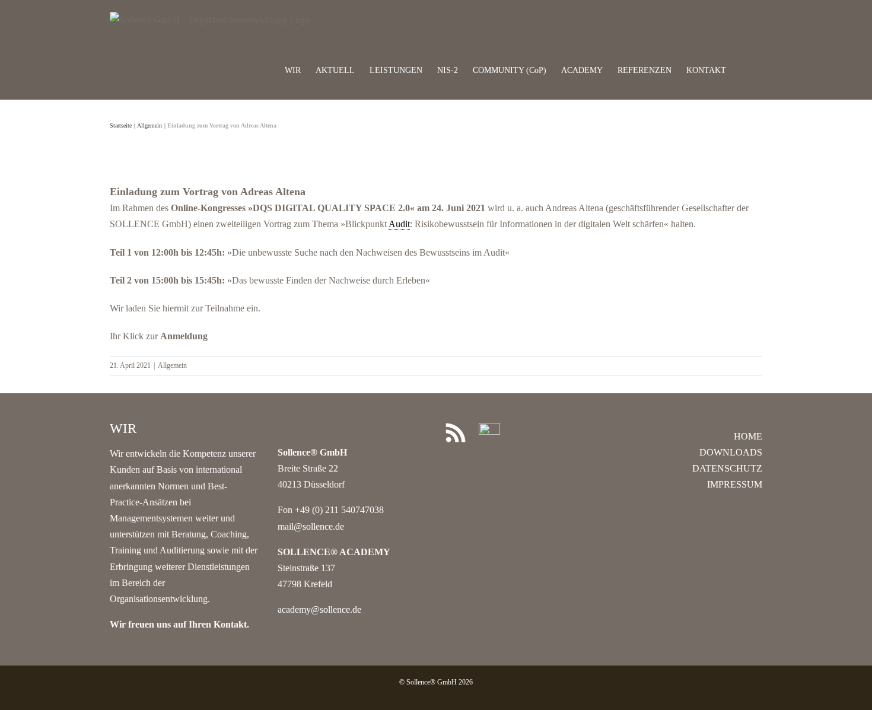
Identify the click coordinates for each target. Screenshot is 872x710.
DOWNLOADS (730, 452)
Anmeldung (184, 336)
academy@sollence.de (319, 609)
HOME (748, 436)
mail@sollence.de (311, 526)
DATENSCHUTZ (727, 468)
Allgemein (172, 365)
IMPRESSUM (734, 484)
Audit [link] (399, 224)
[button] (744, 70)
